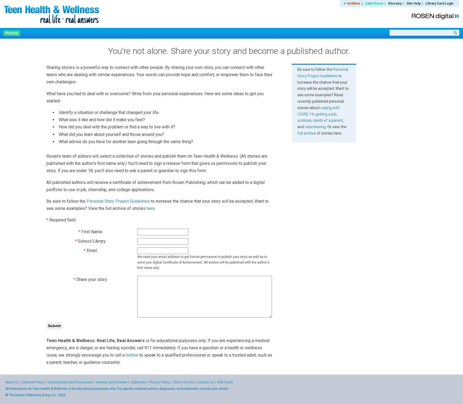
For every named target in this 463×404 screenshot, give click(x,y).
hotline (132, 355)
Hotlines (353, 3)
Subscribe (138, 382)
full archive (306, 133)
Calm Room (374, 3)
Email (92, 250)
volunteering (315, 127)
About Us (12, 382)
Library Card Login (439, 3)
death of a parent (328, 120)
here (151, 208)
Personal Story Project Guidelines (118, 201)
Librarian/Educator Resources (70, 382)
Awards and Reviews (111, 382)
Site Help (413, 3)
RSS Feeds (225, 382)
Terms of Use (183, 382)
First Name (91, 231)
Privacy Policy (159, 382)
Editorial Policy (33, 382)
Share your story (91, 279)
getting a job (325, 114)
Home (13, 33)
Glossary (395, 3)
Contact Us (205, 382)
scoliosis (304, 120)
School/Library (92, 241)
